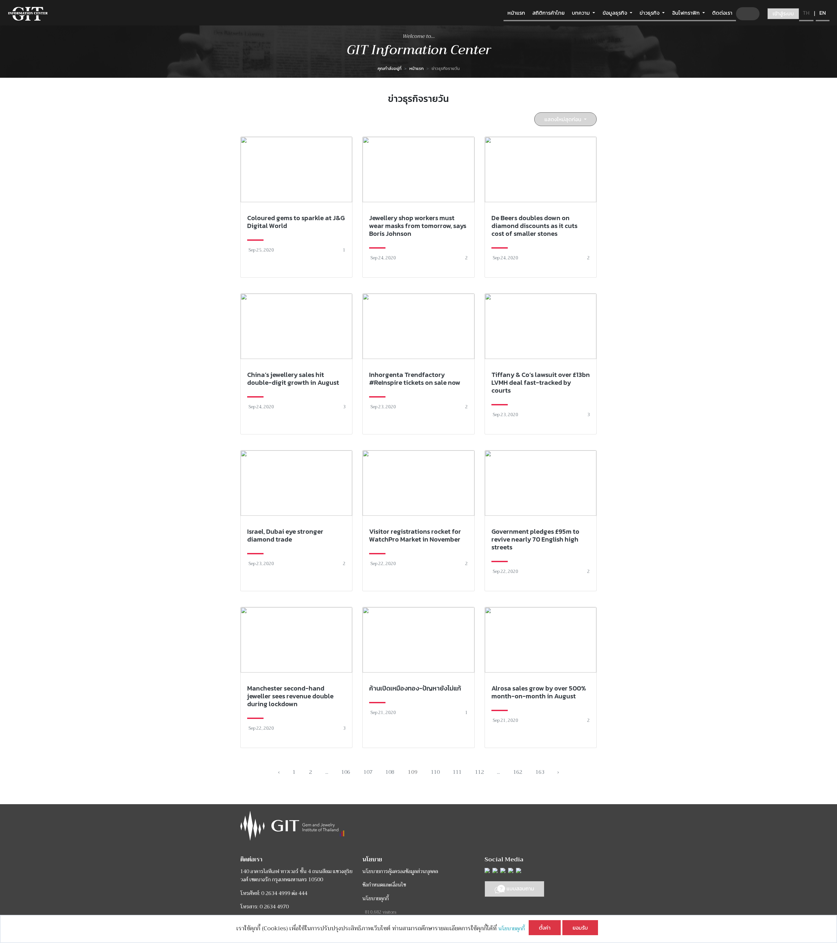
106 (345, 772)
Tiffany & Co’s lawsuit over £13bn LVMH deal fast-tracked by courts (540, 382)
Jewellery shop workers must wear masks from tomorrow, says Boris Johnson (417, 225)
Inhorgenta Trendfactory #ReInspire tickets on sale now (414, 378)
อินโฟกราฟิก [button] (686, 13)
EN (822, 13)
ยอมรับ (580, 928)
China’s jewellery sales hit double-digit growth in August (293, 378)
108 (389, 772)
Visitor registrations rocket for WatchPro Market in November (415, 535)
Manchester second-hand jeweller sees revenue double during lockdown (290, 696)
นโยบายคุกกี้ (513, 928)
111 (457, 772)
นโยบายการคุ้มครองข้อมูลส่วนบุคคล (400, 871)
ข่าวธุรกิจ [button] (650, 13)
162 (517, 772)
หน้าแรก (516, 13)
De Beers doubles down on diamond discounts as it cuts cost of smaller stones (534, 225)
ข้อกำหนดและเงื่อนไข (384, 884)
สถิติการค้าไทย (548, 13)
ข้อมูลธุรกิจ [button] (615, 13)
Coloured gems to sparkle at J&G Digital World (296, 222)
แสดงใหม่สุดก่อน (563, 119)
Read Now (296, 207)
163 (540, 772)
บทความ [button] (581, 13)
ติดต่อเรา (722, 13)
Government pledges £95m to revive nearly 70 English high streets (535, 539)
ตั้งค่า (545, 928)
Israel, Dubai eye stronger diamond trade (285, 535)
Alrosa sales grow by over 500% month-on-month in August (538, 692)
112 (479, 772)
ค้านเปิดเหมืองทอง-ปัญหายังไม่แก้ (415, 688)
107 (368, 772)
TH (806, 13)
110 (435, 772)
